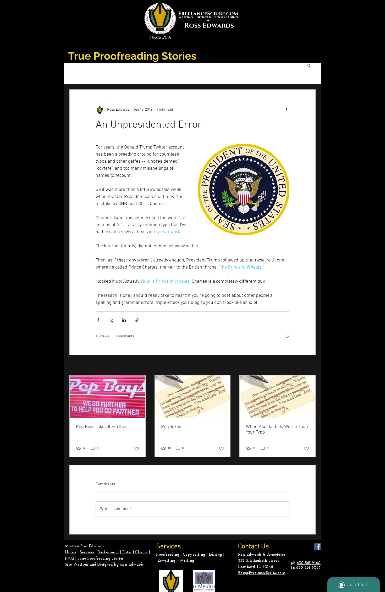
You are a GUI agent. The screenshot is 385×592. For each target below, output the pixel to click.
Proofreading (167, 555)
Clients (141, 552)
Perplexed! (172, 427)
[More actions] (286, 109)
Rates (126, 552)
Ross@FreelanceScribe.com (261, 573)
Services (87, 552)
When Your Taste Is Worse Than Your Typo (277, 429)
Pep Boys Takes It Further (101, 427)
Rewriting (166, 561)
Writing (186, 561)
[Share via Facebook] (98, 320)
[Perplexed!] (192, 396)
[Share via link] (136, 320)
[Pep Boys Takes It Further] (107, 396)
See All (310, 365)
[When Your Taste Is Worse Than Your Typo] (277, 396)
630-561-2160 (309, 563)
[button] (308, 65)
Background (108, 552)
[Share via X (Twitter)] (110, 320)
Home (70, 552)
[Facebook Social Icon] (317, 546)
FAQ (69, 559)
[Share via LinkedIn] (123, 320)
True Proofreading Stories (100, 559)
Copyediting (194, 555)
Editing (215, 555)
